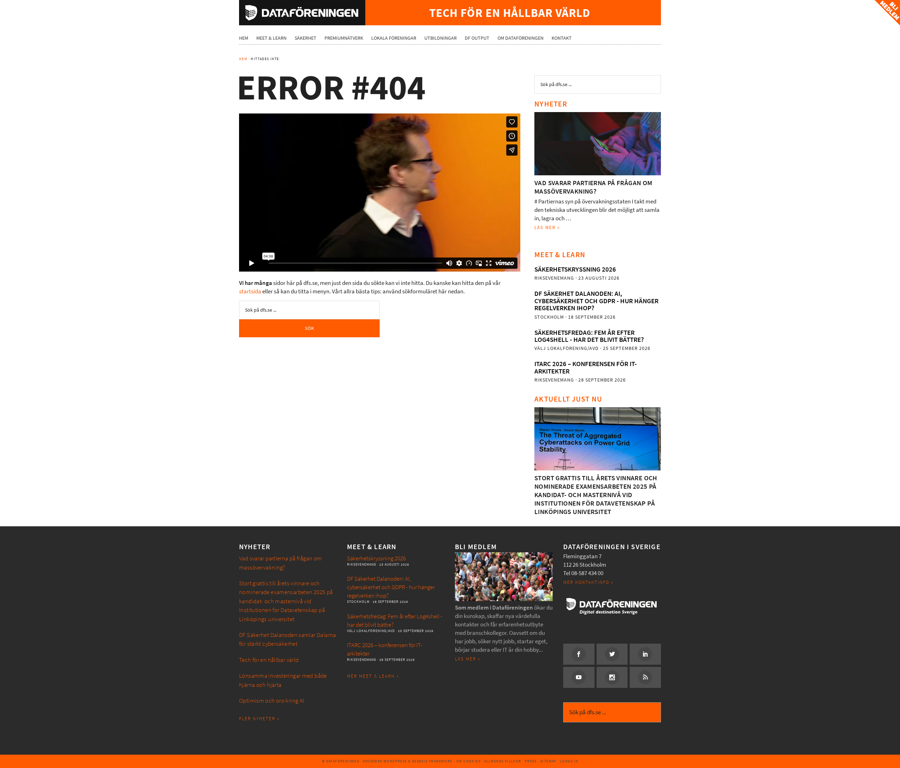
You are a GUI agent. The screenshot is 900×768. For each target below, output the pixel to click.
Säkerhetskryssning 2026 (575, 269)
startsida (250, 291)
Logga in (569, 761)
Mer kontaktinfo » (588, 582)
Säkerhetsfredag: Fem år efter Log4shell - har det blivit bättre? (589, 336)
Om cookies (468, 761)
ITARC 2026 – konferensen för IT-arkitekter (585, 367)
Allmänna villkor (502, 761)
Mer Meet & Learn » (373, 676)
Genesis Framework (432, 761)
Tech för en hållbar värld (269, 660)
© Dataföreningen (340, 761)
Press (531, 761)
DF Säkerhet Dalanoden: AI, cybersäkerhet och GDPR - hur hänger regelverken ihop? (596, 300)
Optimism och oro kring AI (271, 701)
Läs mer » (547, 227)
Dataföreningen (302, 12)
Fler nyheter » (259, 719)
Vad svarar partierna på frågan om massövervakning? (593, 187)
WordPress (395, 761)
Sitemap (548, 761)
